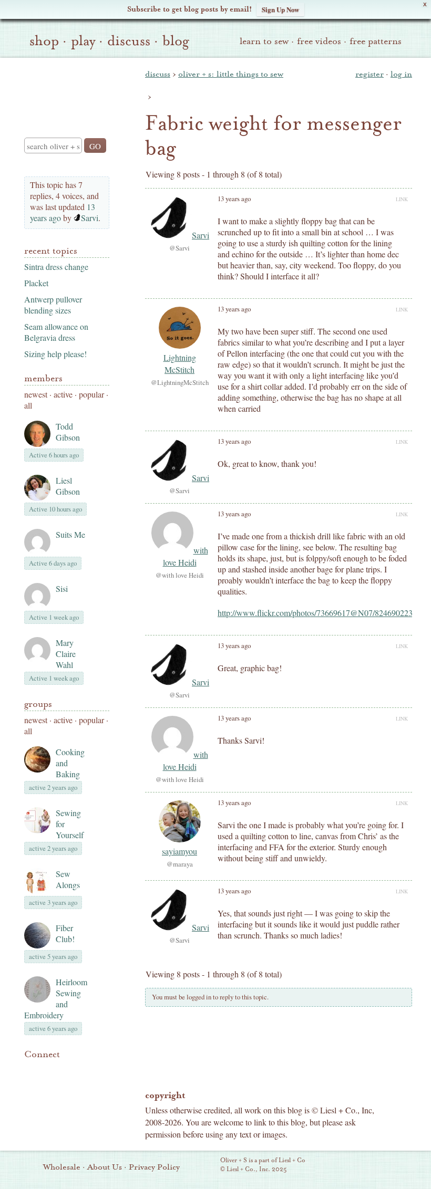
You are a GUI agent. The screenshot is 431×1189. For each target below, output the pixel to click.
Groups (38, 704)
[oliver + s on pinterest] (30, 1070)
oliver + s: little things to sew (230, 74)
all (28, 405)
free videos (319, 41)
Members (43, 378)
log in (401, 74)
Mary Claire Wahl (66, 653)
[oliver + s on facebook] (66, 1070)
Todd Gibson (68, 432)
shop (44, 41)
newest (35, 394)
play (83, 41)
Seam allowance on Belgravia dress (56, 332)
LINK (402, 199)
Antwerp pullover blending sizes (53, 305)
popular (91, 394)
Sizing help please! (55, 353)
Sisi (62, 588)
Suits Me (70, 534)
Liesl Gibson (68, 486)
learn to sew (264, 41)
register (369, 74)
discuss (128, 41)
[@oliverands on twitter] (84, 1070)
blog (175, 41)
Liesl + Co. (206, 1165)
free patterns (376, 41)
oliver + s (64, 89)
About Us (104, 1167)
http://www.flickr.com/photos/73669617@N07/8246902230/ (318, 612)
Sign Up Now (280, 9)
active (63, 394)
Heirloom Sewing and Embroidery (55, 998)
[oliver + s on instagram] (30, 1083)
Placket (36, 282)
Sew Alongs (68, 879)
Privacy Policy (154, 1167)
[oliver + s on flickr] (48, 1070)
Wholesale (61, 1167)
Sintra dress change (56, 266)
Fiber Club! (65, 933)
